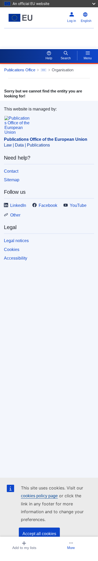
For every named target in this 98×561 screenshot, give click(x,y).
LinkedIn (18, 205)
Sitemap (11, 180)
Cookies (11, 249)
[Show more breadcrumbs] (44, 70)
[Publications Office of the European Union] (20, 18)
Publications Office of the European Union (45, 139)
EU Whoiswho (17, 35)
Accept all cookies (39, 533)
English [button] (86, 21)
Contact (11, 171)
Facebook (48, 205)
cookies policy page (39, 496)
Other (15, 215)
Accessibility (15, 258)
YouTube (78, 205)
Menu (88, 58)
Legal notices (16, 240)
